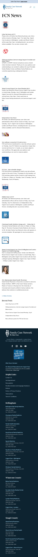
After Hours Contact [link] (11, 363)
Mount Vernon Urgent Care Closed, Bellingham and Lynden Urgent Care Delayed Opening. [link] (19, 250)
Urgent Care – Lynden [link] (12, 507)
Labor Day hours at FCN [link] (8, 34)
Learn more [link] (24, 1)
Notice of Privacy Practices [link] (13, 391)
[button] (34, 7)
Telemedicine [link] (9, 394)
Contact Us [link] (9, 377)
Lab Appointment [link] (10, 380)
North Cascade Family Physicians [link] (15, 539)
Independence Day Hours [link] (9, 118)
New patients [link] (9, 383)
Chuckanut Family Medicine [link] (14, 415)
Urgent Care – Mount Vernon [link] (14, 547)
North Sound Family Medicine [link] (14, 432)
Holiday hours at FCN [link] (8, 197)
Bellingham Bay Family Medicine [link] (15, 406)
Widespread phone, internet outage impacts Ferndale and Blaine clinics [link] (18, 60)
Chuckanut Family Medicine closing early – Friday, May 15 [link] (18, 224)
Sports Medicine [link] (10, 441)
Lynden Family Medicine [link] (12, 498)
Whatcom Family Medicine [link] (13, 467)
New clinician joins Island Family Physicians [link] (14, 280)
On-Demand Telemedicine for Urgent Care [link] (18, 367)
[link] (12, 7)
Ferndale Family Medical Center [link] (15, 490)
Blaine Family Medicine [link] (12, 481)
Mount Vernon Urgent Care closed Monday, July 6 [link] (16, 88)
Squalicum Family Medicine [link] (13, 450)
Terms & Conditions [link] (11, 396)
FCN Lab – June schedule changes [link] (11, 169)
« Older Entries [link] (7, 296)
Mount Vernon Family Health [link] (14, 530)
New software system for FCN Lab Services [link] (14, 142)
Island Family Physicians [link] (12, 521)
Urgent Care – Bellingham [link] (13, 458)
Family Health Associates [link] (12, 424)
